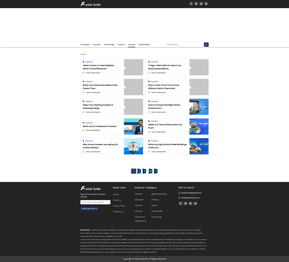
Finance (121, 44)
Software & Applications (140, 219)
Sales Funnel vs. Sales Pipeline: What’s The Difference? (98, 67)
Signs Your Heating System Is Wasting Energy (98, 106)
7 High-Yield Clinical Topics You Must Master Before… (164, 67)
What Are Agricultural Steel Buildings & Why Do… (167, 146)
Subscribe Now (88, 208)
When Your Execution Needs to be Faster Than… (100, 87)
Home (83, 54)
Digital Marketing (158, 194)
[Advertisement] (144, 25)
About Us (117, 200)
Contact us (118, 211)
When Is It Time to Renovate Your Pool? (165, 126)
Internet (96, 44)
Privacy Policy (119, 206)
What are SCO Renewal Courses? (100, 126)
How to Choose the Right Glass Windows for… (164, 106)
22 (151, 171)
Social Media (144, 44)
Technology (109, 44)
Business (138, 194)
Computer (85, 44)
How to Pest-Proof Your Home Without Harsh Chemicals (163, 87)
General (131, 44)
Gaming (154, 199)
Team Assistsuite (93, 72)
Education (139, 199)
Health (154, 205)
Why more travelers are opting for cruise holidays (100, 146)
